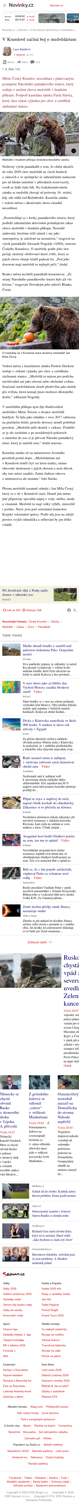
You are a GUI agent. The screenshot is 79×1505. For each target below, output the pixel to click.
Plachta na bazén (44, 1425)
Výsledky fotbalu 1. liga (17, 1334)
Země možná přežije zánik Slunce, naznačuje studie (47, 908)
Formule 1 (9, 1350)
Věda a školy (30, 916)
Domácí (6, 599)
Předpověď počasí (57, 1406)
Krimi (26, 734)
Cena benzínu (50, 1413)
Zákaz (20, 626)
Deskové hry (19, 1457)
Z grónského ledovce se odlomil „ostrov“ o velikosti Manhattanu (38, 1105)
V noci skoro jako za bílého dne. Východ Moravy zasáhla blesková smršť (46, 687)
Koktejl (26, 812)
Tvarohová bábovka (54, 1345)
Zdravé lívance (51, 1339)
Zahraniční (28, 882)
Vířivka (47, 1438)
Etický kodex (40, 1481)
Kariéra (53, 1477)
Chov (31, 626)
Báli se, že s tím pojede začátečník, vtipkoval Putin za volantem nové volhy (47, 873)
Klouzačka (29, 1431)
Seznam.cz (56, 5)
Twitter (28, 1477)
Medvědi (7, 626)
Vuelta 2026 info (51, 1288)
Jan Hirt (46, 1299)
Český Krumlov (38, 621)
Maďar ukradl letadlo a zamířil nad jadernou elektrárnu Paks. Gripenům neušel (48, 649)
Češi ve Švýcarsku (14, 1385)
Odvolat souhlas (23, 1485)
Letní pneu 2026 (52, 1369)
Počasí (26, 696)
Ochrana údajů (60, 1481)
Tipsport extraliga (13, 1339)
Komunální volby (13, 1315)
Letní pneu (62, 1450)
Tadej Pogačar (50, 1304)
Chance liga (10, 1329)
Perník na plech (51, 1356)
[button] (39, 134)
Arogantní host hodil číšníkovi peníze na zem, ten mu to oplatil (49, 838)
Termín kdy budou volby (17, 1304)
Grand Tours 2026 (53, 1315)
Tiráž (64, 1477)
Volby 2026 (9, 1288)
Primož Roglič (50, 1310)
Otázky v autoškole (53, 1391)
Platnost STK (49, 1396)
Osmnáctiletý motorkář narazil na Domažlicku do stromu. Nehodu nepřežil (68, 1107)
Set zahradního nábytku (53, 1431)
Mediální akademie (18, 1481)
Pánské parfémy (38, 1463)
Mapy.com (36, 1406)
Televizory (36, 1457)
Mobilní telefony (53, 1444)
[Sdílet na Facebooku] (69, 610)
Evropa (27, 659)
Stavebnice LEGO (18, 1450)
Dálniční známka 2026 (55, 1375)
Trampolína (65, 1425)
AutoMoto (28, 771)
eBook (10, 62)
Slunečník (14, 1431)
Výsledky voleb (12, 1299)
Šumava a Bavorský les (17, 1380)
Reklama (40, 1477)
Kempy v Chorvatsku (15, 1369)
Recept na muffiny (53, 1334)
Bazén (27, 1425)
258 (38, 62)
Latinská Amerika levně (17, 1391)
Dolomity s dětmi (13, 1396)
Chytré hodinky (55, 1457)
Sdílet (24, 62)
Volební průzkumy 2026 (17, 1293)
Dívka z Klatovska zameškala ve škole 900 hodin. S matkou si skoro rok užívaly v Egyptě (49, 724)
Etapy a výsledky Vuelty (56, 1293)
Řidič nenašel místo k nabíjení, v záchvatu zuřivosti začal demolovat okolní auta (48, 762)
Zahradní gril (32, 1438)
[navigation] (5, 5)
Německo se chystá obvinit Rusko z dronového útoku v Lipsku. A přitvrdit (9, 1110)
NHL (5, 1356)
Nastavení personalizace (51, 1485)
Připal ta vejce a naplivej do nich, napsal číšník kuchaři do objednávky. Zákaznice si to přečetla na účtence (48, 802)
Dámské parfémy (42, 1450)
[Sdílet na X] (75, 610)
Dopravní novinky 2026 (56, 1380)
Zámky (55, 621)
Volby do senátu (12, 1310)
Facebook (15, 1477)
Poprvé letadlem (13, 1375)
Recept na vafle (51, 1350)
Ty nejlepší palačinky (54, 1329)
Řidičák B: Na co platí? (55, 1385)
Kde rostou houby (28, 1413)
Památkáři (44, 626)
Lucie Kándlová (21, 49)
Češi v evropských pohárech (38, 1419)
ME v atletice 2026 (14, 1345)
